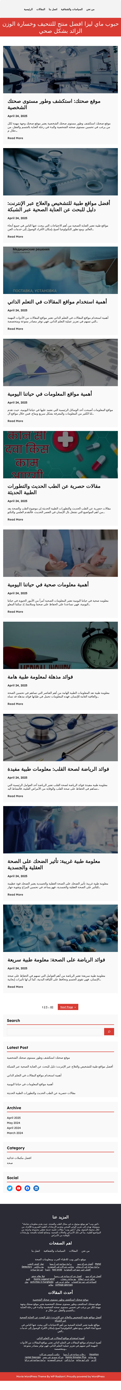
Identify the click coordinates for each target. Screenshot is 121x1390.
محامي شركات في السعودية (61, 1266)
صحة (10, 1163)
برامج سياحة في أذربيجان (87, 1266)
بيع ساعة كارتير (92, 1358)
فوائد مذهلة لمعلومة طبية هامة (40, 676)
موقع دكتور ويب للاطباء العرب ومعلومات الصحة (60, 1259)
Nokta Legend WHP (44, 1279)
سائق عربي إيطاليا (86, 1279)
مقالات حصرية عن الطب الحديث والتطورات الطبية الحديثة (54, 489)
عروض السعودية (55, 1360)
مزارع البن (69, 1360)
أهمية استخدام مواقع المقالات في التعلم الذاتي (57, 301)
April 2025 (14, 1118)
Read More (15, 138)
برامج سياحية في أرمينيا (61, 1263)
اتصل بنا (36, 1250)
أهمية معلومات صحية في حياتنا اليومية (48, 584)
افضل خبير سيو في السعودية (77, 1269)
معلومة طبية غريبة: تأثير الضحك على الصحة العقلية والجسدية (54, 864)
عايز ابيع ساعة (82, 1360)
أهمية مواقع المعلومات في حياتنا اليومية (50, 394)
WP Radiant (58, 1376)
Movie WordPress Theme (31, 1376)
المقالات (73, 1250)
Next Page (68, 1007)
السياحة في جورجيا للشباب (84, 1281)
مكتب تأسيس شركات (49, 1354)
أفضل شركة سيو (85, 1263)
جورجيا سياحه (36, 1269)
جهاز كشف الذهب (36, 1263)
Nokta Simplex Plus (75, 1357)
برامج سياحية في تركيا (35, 1360)
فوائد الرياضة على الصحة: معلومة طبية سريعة (56, 959)
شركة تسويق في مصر (53, 1357)
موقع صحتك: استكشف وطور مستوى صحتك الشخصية (54, 104)
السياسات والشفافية (54, 1250)
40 (51, 1007)
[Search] (109, 1031)
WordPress (98, 1376)
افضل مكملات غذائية (19, 1158)
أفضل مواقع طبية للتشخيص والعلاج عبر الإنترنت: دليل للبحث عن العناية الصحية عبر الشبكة (59, 206)
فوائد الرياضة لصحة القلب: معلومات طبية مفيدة (58, 769)
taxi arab (57, 1269)
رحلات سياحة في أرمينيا (74, 1354)
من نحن (85, 1250)
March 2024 (15, 1133)
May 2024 (13, 1123)
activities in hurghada (41, 1281)
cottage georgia (64, 1284)
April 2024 (14, 1128)
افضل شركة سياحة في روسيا (68, 1276)
